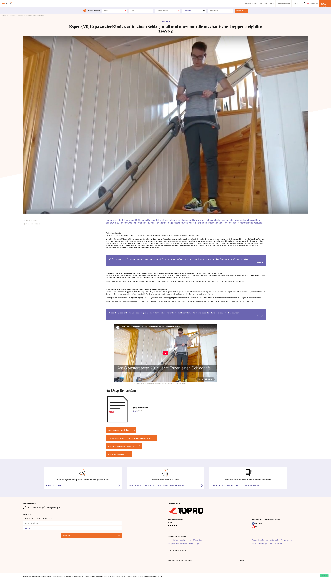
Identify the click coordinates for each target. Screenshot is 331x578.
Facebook (258, 523)
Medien (242, 560)
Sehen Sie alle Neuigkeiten (177, 550)
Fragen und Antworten (283, 4)
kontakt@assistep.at (52, 508)
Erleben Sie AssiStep (251, 4)
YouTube (258, 527)
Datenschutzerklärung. (155, 576)
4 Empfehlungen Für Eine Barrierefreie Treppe (183, 543)
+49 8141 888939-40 (33, 508)
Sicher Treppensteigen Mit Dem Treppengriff (267, 543)
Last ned (135, 411)
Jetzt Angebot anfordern (324, 4)
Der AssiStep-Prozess (267, 4)
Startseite (5, 15)
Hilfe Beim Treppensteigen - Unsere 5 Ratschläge (185, 540)
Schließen (324, 575)
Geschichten (13, 15)
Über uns (295, 4)
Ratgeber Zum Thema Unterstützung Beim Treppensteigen (272, 540)
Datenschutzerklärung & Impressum (180, 560)
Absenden (239, 11)
